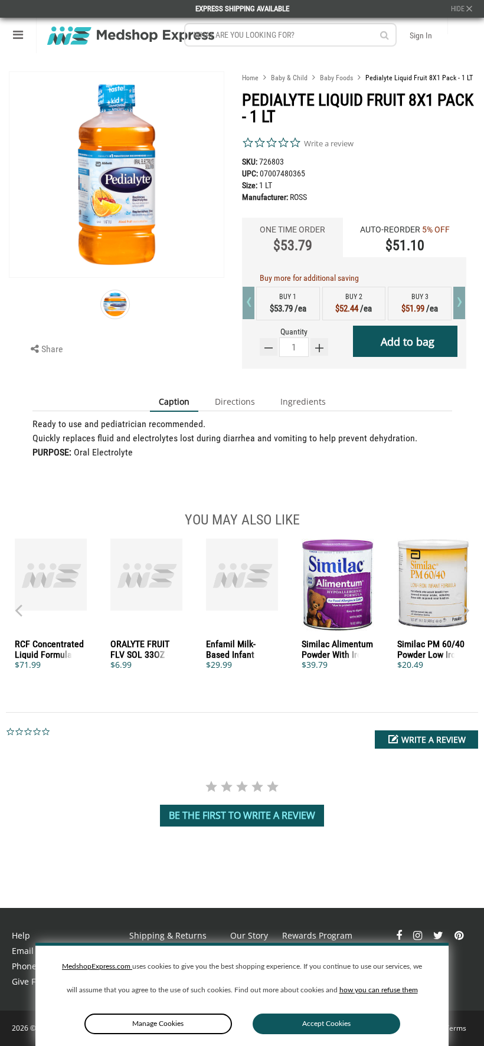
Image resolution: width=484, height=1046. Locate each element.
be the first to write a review (242, 815)
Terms (455, 1028)
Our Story (249, 935)
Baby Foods (336, 78)
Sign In (421, 35)
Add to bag (407, 342)
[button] (426, 739)
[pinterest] (458, 935)
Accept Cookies (326, 1023)
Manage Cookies (158, 1023)
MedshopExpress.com (97, 966)
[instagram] (418, 935)
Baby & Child (289, 78)
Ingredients (303, 401)
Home (250, 78)
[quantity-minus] (268, 347)
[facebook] (400, 935)
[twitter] (439, 935)
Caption (174, 401)
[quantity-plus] (319, 347)
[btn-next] (18, 604)
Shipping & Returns (168, 935)
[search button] (385, 35)
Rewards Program (317, 935)
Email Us (29, 950)
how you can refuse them (378, 989)
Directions (235, 401)
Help (21, 935)
